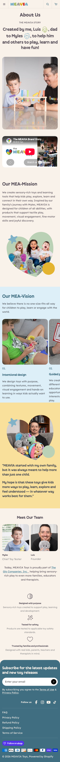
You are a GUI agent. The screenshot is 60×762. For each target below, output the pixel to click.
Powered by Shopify (41, 756)
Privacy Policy (10, 692)
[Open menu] (4, 4)
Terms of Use (46, 689)
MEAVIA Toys (19, 756)
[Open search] (47, 4)
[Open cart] (56, 4)
